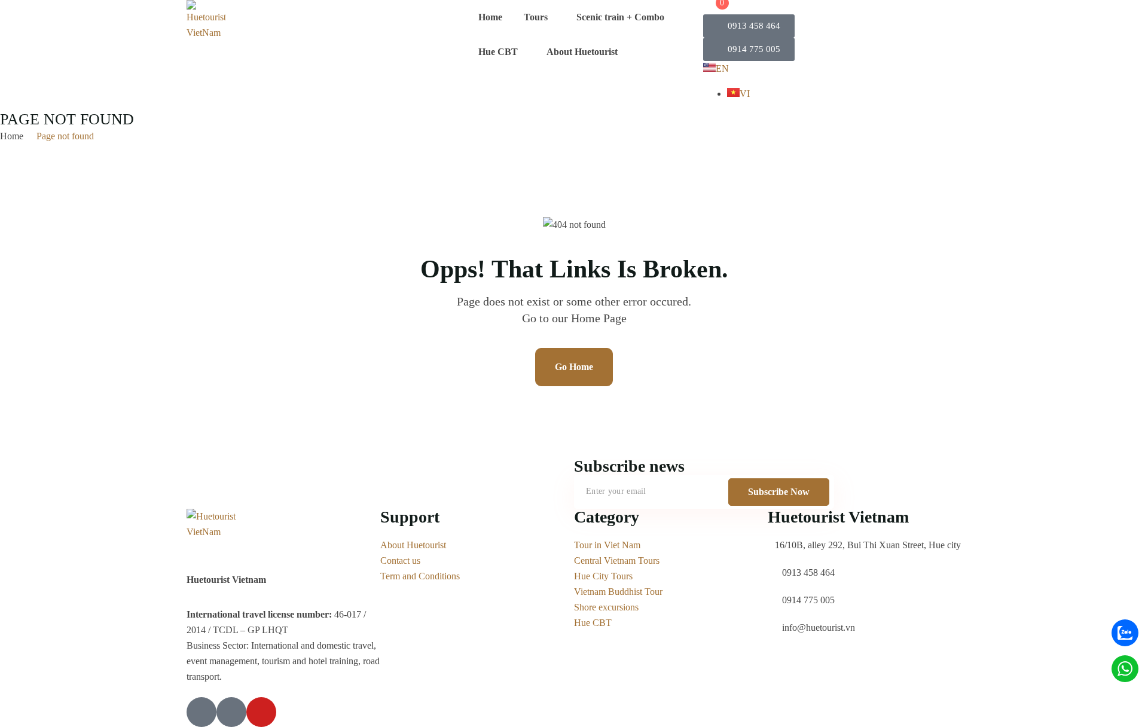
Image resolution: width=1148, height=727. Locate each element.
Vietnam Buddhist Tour (618, 592)
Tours (536, 17)
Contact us (400, 560)
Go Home (574, 367)
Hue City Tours (603, 576)
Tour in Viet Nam (607, 545)
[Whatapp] (1125, 668)
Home (490, 17)
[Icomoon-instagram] (231, 712)
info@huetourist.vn (818, 627)
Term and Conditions (420, 576)
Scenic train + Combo (620, 17)
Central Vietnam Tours (617, 560)
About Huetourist (582, 52)
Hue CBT (498, 52)
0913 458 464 (808, 572)
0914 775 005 (808, 600)
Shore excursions (606, 607)
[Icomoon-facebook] (201, 712)
